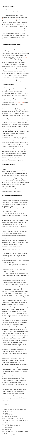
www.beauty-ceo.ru (19, 102)
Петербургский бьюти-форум (9, 19)
